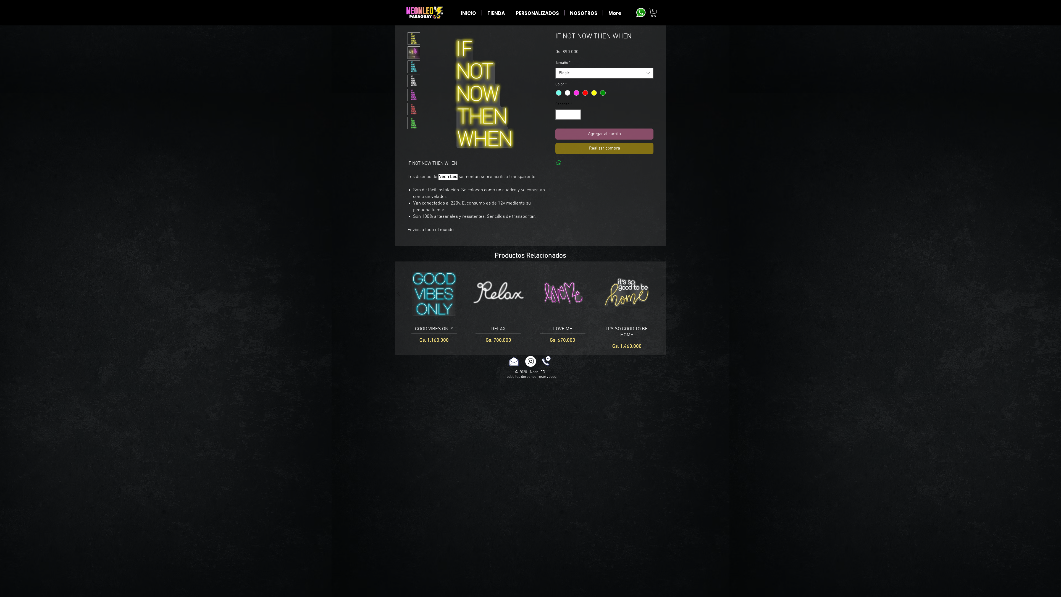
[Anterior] (398, 293)
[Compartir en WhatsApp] (559, 162)
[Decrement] (559, 114)
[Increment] (576, 114)
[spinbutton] (568, 114)
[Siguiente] (662, 293)
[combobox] (604, 73)
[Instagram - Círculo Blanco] (530, 361)
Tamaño (563, 63)
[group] (530, 308)
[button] (653, 13)
